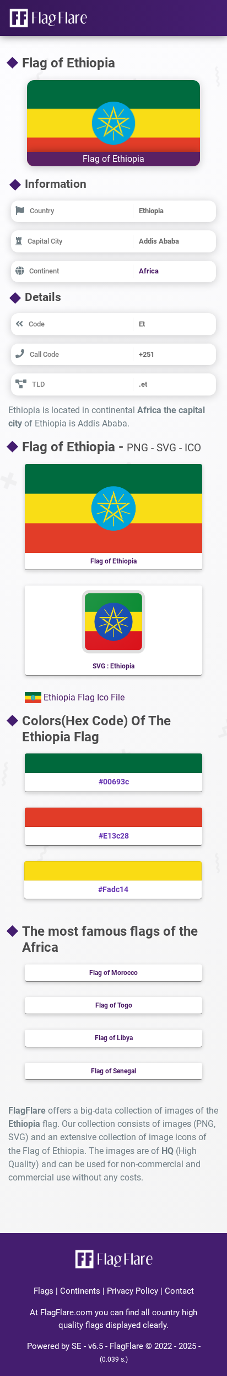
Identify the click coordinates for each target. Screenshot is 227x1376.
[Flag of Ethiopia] (113, 122)
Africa (149, 271)
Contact (179, 1291)
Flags (43, 1291)
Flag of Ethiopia (113, 561)
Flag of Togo (113, 1005)
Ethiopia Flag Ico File (83, 697)
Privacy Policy (132, 1291)
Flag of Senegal (113, 1071)
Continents (80, 1291)
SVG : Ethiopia (113, 666)
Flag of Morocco (113, 973)
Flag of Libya (114, 1038)
